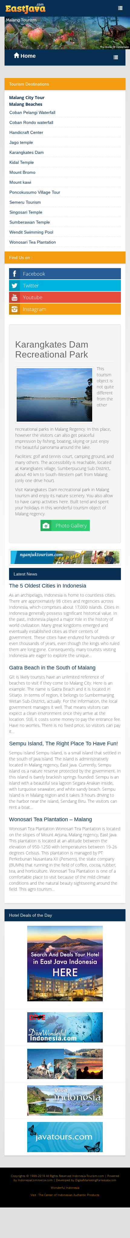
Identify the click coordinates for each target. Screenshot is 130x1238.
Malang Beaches (25, 104)
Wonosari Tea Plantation (32, 242)
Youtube (32, 297)
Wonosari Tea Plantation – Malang (50, 819)
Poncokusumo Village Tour (34, 192)
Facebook (34, 273)
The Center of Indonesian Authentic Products (68, 1195)
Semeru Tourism (25, 202)
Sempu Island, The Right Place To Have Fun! (63, 744)
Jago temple (21, 142)
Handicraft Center (26, 132)
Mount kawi (20, 182)
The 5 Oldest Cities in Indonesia (47, 586)
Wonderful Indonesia (65, 1187)
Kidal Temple (21, 162)
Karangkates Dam (26, 152)
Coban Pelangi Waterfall (32, 112)
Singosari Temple (25, 212)
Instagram (34, 309)
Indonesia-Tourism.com (88, 1176)
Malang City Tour (26, 97)
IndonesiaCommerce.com (35, 1180)
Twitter (31, 285)
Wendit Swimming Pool (31, 232)
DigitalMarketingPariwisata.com (95, 1180)
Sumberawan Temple (29, 222)
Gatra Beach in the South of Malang (52, 668)
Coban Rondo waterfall (31, 122)
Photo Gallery (70, 525)
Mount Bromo (22, 172)
